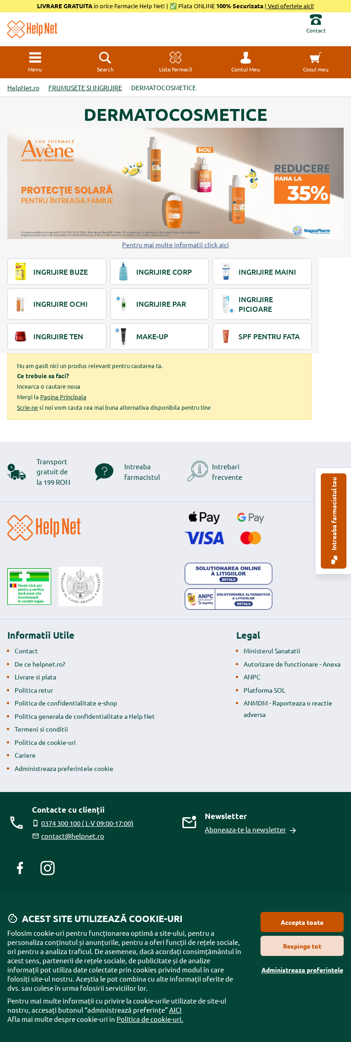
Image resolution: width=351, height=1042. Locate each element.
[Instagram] (47, 868)
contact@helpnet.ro (72, 835)
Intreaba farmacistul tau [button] (334, 514)
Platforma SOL (264, 690)
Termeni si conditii (41, 729)
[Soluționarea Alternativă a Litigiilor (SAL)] (228, 599)
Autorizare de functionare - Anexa (292, 664)
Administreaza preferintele (302, 970)
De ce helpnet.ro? (40, 664)
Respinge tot (302, 946)
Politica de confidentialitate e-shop (66, 703)
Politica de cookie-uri (45, 742)
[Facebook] (20, 868)
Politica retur (34, 690)
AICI (175, 1009)
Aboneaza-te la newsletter (245, 829)
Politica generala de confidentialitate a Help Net (85, 716)
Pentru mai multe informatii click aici (175, 244)
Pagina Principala (63, 397)
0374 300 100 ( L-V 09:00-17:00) (87, 823)
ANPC (252, 677)
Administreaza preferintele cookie (64, 768)
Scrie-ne (27, 407)
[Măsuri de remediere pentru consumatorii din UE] (228, 574)
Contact (26, 650)
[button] (246, 62)
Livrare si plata (35, 677)
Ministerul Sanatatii (272, 650)
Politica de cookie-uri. (150, 1019)
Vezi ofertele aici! (290, 6)
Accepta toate (302, 922)
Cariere (25, 755)
